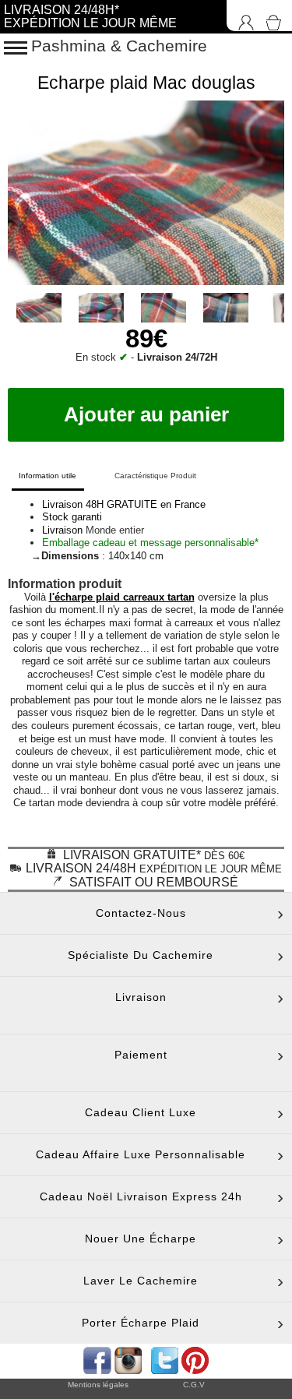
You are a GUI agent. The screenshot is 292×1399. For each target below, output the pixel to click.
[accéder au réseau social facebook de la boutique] (96, 1359)
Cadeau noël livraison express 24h (141, 1196)
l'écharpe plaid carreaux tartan (122, 597)
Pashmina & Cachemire (119, 46)
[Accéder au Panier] (276, 15)
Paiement (140, 1054)
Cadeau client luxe (140, 1112)
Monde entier (115, 530)
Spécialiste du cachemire (140, 955)
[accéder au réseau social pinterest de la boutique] (129, 1359)
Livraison (141, 997)
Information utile (47, 475)
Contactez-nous (141, 913)
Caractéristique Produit (155, 475)
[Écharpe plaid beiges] (101, 319)
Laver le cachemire (140, 1280)
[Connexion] (242, 15)
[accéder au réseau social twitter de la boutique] (163, 1359)
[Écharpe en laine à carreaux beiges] (39, 319)
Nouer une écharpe (140, 1238)
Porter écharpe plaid (140, 1322)
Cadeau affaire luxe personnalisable (140, 1154)
